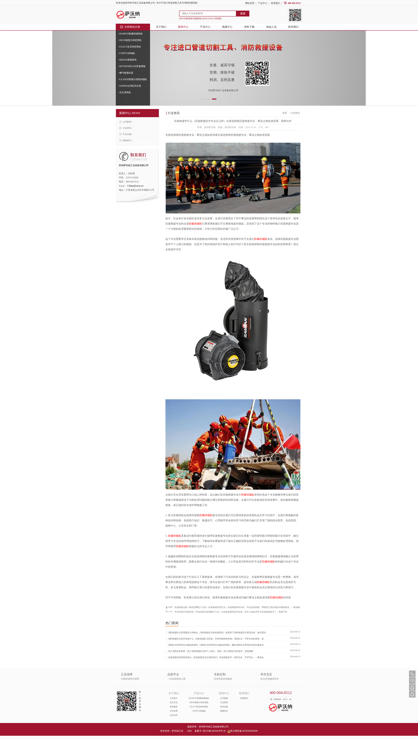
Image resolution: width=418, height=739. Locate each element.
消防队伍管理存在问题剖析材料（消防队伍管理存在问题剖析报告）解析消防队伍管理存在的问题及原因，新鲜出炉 (217, 645)
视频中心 (227, 26)
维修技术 (224, 711)
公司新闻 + (127, 122)
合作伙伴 (174, 715)
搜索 (242, 13)
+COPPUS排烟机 (126, 53)
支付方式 (174, 702)
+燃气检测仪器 (125, 73)
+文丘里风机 (124, 92)
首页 (284, 113)
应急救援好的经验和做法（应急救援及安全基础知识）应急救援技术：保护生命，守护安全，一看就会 (216, 657)
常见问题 (224, 707)
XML (189, 731)
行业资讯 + (127, 128)
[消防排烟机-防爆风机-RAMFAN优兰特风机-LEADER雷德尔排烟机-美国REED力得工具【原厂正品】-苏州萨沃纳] (128, 14)
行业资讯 (224, 702)
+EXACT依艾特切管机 (129, 47)
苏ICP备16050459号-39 (214, 731)
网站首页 (249, 3)
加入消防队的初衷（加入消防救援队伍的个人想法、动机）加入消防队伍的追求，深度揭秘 (210, 651)
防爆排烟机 (195, 223)
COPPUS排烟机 (199, 711)
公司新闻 (224, 698)
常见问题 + (127, 134)
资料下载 (249, 26)
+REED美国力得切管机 (130, 40)
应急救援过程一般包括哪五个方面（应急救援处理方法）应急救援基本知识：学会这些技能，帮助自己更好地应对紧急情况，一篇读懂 (237, 607)
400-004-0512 (294, 3)
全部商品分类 (132, 26)
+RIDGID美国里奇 (127, 60)
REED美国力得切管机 (199, 702)
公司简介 (174, 698)
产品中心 (262, 3)
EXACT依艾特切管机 (199, 707)
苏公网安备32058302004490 (244, 731)
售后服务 (174, 707)
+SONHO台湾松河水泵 (129, 86)
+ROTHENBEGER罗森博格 (131, 66)
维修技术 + (127, 140)
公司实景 (174, 711)
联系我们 (275, 3)
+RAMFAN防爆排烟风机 (130, 33)
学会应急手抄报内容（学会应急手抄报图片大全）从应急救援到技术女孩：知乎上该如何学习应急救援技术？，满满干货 (231, 612)
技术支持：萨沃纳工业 (171, 731)
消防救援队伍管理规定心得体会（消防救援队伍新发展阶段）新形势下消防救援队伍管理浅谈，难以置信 (217, 632)
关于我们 (161, 26)
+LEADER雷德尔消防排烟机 (132, 79)
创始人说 (271, 26)
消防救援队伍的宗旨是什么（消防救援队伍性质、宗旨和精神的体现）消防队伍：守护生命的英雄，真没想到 (217, 639)
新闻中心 (183, 26)
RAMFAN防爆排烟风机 (199, 698)
